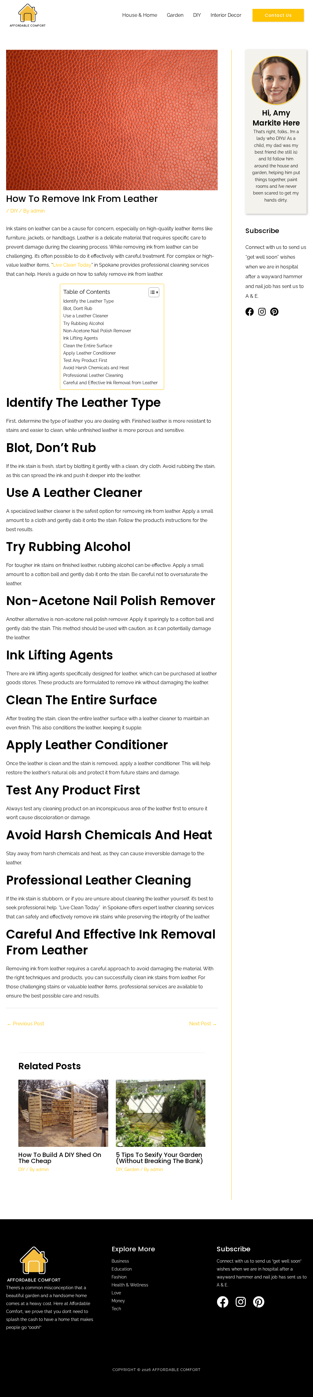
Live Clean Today (72, 265)
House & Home (139, 15)
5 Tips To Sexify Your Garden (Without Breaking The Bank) (159, 1158)
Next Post (203, 1024)
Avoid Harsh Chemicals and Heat (96, 367)
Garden (175, 15)
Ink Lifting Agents (80, 338)
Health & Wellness (130, 1284)
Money (118, 1300)
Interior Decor (226, 15)
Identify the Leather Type (88, 301)
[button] (278, 15)
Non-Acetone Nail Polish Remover (97, 330)
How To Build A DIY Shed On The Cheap (59, 1158)
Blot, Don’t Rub (77, 308)
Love (116, 1292)
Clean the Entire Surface (87, 345)
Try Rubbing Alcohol (83, 323)
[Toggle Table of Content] (151, 292)
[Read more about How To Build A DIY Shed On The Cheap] (63, 1113)
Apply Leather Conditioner (89, 353)
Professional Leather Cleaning (93, 375)
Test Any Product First (85, 360)
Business (120, 1261)
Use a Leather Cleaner (85, 315)
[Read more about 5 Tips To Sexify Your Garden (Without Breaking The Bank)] (161, 1113)
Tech (116, 1308)
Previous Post (25, 1024)
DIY (197, 15)
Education (122, 1269)
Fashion (119, 1277)
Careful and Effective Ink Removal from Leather (110, 382)
